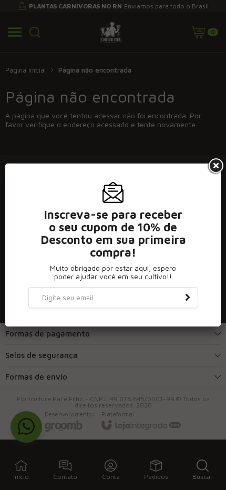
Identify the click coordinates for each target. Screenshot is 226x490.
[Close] (215, 166)
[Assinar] (187, 297)
